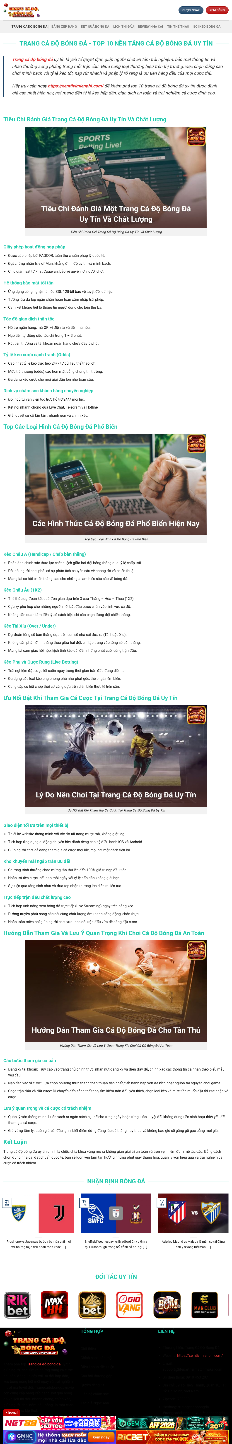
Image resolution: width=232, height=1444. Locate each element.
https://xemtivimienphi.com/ (200, 1355)
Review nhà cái (150, 27)
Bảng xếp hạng (64, 27)
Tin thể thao (178, 27)
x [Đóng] (11, 1412)
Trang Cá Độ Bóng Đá (29, 27)
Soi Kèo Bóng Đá (206, 27)
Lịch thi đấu (123, 27)
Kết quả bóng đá (95, 27)
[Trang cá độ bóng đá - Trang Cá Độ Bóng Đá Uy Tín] (23, 10)
